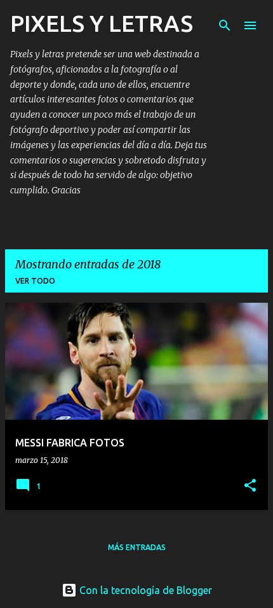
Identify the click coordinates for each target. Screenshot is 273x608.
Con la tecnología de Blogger (144, 590)
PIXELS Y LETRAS (101, 23)
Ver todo (35, 281)
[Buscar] (224, 25)
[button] (250, 486)
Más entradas (137, 547)
